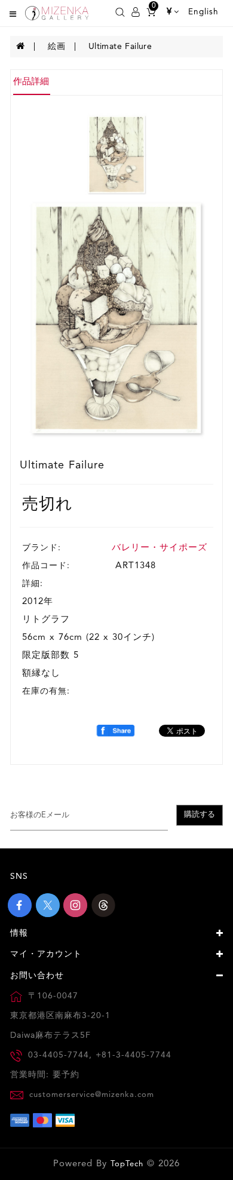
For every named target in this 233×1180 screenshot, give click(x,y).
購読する (199, 815)
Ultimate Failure (120, 46)
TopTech (127, 1164)
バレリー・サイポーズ (159, 548)
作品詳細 (31, 82)
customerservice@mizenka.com (91, 1095)
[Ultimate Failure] (116, 318)
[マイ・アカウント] (136, 12)
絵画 (56, 46)
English (203, 12)
